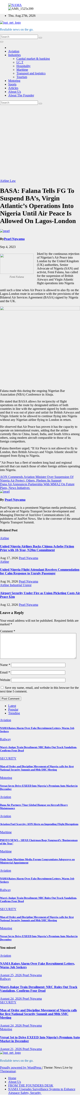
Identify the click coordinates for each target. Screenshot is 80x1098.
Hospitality (23, 66)
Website (5, 680)
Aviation (13, 51)
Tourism (21, 77)
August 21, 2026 (11, 1049)
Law (13, 180)
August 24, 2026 (11, 998)
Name (5, 665)
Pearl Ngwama (14, 239)
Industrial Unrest (20, 585)
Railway (5, 739)
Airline (5, 180)
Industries (14, 55)
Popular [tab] (13, 709)
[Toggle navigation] (1, 41)
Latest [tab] (12, 706)
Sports (12, 84)
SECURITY (8, 758)
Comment (7, 631)
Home (12, 1078)
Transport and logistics (31, 73)
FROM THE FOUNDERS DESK (30, 1085)
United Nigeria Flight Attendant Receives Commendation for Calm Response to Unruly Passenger (39, 571)
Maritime (22, 69)
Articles (13, 88)
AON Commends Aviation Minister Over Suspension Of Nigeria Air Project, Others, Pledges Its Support (36, 478)
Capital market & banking (33, 58)
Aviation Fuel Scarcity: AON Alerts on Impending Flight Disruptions (39, 824)
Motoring (14, 80)
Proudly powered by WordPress (21, 1067)
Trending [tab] (14, 713)
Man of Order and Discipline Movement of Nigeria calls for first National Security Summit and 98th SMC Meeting (37, 768)
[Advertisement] (40, 142)
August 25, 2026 (11, 975)
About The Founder (21, 95)
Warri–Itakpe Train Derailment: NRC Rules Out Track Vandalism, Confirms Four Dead (38, 988)
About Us (14, 91)
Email (5, 672)
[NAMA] (15, 5)
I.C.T (19, 62)
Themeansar (8, 1071)
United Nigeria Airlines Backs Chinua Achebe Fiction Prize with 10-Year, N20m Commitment (37, 548)
